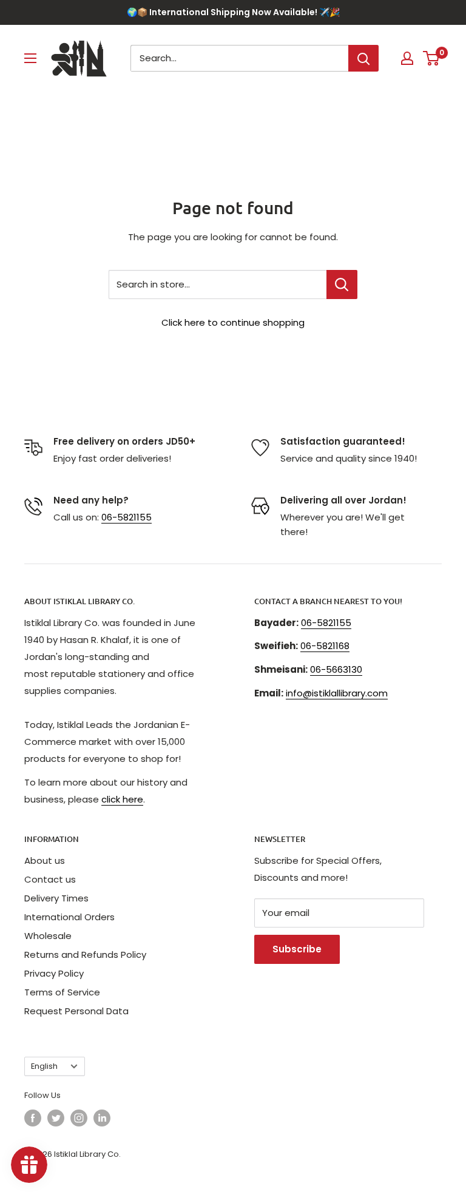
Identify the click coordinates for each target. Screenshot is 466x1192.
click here (122, 799)
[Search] (363, 58)
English (44, 1066)
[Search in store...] (341, 284)
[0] (431, 58)
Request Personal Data (76, 1011)
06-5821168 (325, 645)
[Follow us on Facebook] (32, 1118)
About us (44, 860)
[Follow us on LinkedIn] (101, 1118)
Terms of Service (62, 992)
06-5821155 (126, 517)
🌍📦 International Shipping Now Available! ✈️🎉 (233, 12)
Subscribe (297, 949)
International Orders (69, 917)
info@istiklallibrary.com (337, 693)
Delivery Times (56, 898)
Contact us (50, 879)
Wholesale (48, 935)
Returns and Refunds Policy (85, 954)
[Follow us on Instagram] (78, 1118)
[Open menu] (30, 58)
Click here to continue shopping (233, 322)
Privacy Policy (54, 973)
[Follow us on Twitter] (55, 1118)
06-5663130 (336, 669)
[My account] (407, 58)
